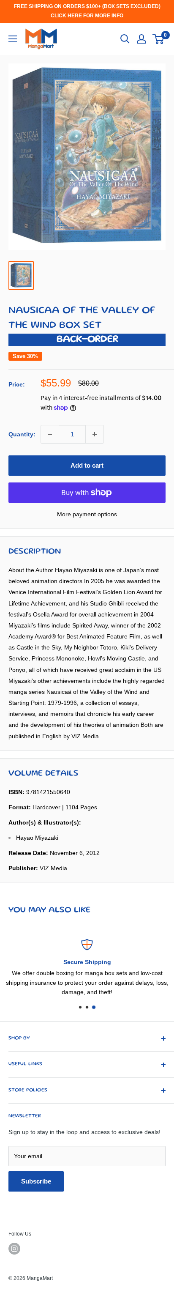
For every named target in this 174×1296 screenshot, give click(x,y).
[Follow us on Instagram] (14, 1249)
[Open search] (125, 39)
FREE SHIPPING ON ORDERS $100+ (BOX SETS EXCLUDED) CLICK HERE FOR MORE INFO (87, 11)
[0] (158, 39)
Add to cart (87, 465)
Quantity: (21, 434)
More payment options (87, 514)
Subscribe (36, 1181)
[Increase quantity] (94, 434)
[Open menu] (12, 39)
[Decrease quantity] (50, 434)
